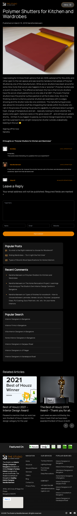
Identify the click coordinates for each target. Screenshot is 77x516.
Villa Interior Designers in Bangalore (19, 331)
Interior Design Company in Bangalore (11, 464)
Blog (27, 479)
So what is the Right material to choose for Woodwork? (31, 250)
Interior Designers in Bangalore (17, 319)
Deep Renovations (47, 474)
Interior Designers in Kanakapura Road (20, 356)
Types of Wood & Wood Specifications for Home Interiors (31, 260)
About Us (29, 465)
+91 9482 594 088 (47, 485)
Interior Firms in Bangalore (15, 325)
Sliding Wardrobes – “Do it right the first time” (27, 255)
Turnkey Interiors (47, 461)
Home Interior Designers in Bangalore (20, 338)
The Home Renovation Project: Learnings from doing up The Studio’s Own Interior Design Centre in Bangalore (33, 286)
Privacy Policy (30, 486)
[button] (67, 5)
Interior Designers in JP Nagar (17, 350)
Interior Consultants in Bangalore (63, 494)
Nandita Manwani (15, 164)
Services (29, 472)
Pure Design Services (45, 469)
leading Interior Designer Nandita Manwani (9, 480)
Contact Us (30, 482)
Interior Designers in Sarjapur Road (19, 344)
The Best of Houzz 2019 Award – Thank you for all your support (55, 410)
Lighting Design (46, 464)
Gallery (28, 475)
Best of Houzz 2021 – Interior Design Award (15, 408)
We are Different (31, 468)
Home (28, 461)
